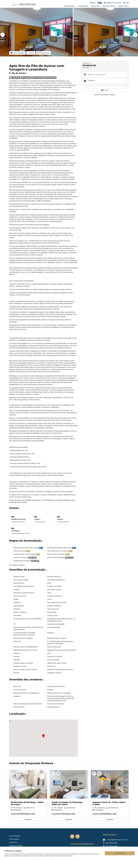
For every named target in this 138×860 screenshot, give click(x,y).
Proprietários (83, 6)
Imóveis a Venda (109, 6)
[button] (135, 35)
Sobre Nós (95, 6)
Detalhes (28, 819)
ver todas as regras (16, 565)
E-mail (105, 90)
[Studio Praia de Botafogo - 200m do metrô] (28, 784)
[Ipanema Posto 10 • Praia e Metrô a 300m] (110, 784)
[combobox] (107, 80)
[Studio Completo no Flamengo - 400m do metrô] (69, 784)
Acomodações (69, 6)
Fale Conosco (123, 6)
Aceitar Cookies (119, 853)
